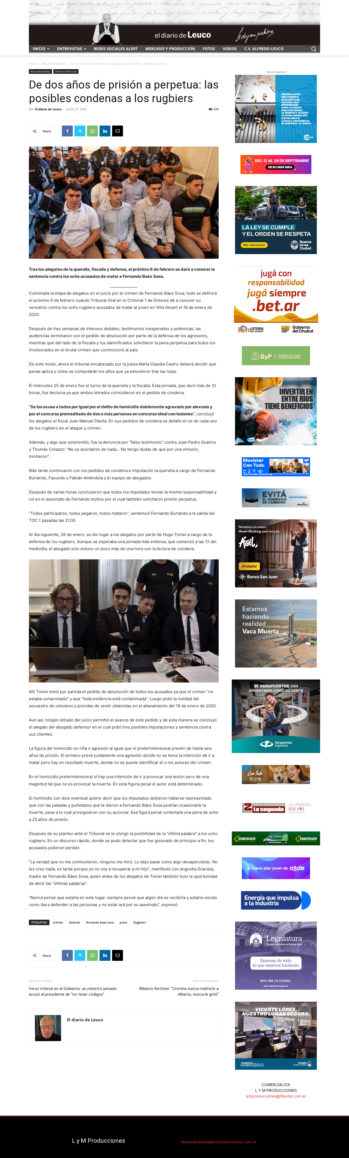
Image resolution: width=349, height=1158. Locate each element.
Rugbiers (139, 922)
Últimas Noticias (66, 71)
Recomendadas (53, 63)
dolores (74, 922)
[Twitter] (79, 131)
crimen (58, 922)
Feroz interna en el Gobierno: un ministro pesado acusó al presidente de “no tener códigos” (73, 991)
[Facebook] (67, 131)
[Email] (117, 131)
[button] (313, 48)
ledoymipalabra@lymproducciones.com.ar (218, 1141)
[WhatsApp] (92, 131)
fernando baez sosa (100, 922)
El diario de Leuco (48, 109)
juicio (123, 922)
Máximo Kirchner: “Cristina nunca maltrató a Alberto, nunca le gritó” (179, 991)
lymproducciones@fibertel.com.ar (276, 1096)
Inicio (33, 63)
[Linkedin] (105, 131)
